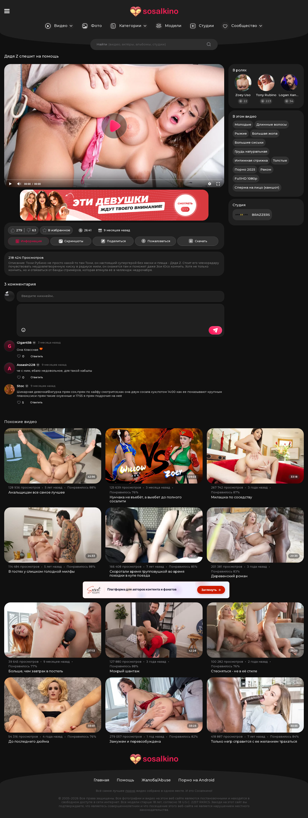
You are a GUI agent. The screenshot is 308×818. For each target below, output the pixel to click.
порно (130, 791)
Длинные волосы (271, 124)
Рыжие (241, 133)
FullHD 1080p (246, 178)
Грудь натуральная (251, 151)
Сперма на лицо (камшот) (257, 187)
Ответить (37, 356)
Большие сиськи (249, 142)
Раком (265, 169)
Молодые (243, 124)
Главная (101, 780)
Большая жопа (264, 133)
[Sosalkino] (154, 11)
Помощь (125, 780)
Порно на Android (196, 780)
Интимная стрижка (251, 160)
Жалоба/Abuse (156, 780)
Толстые (280, 160)
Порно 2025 (245, 169)
